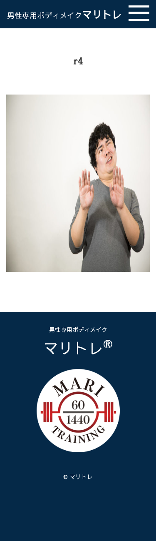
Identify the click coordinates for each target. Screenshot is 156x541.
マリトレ (64, 14)
